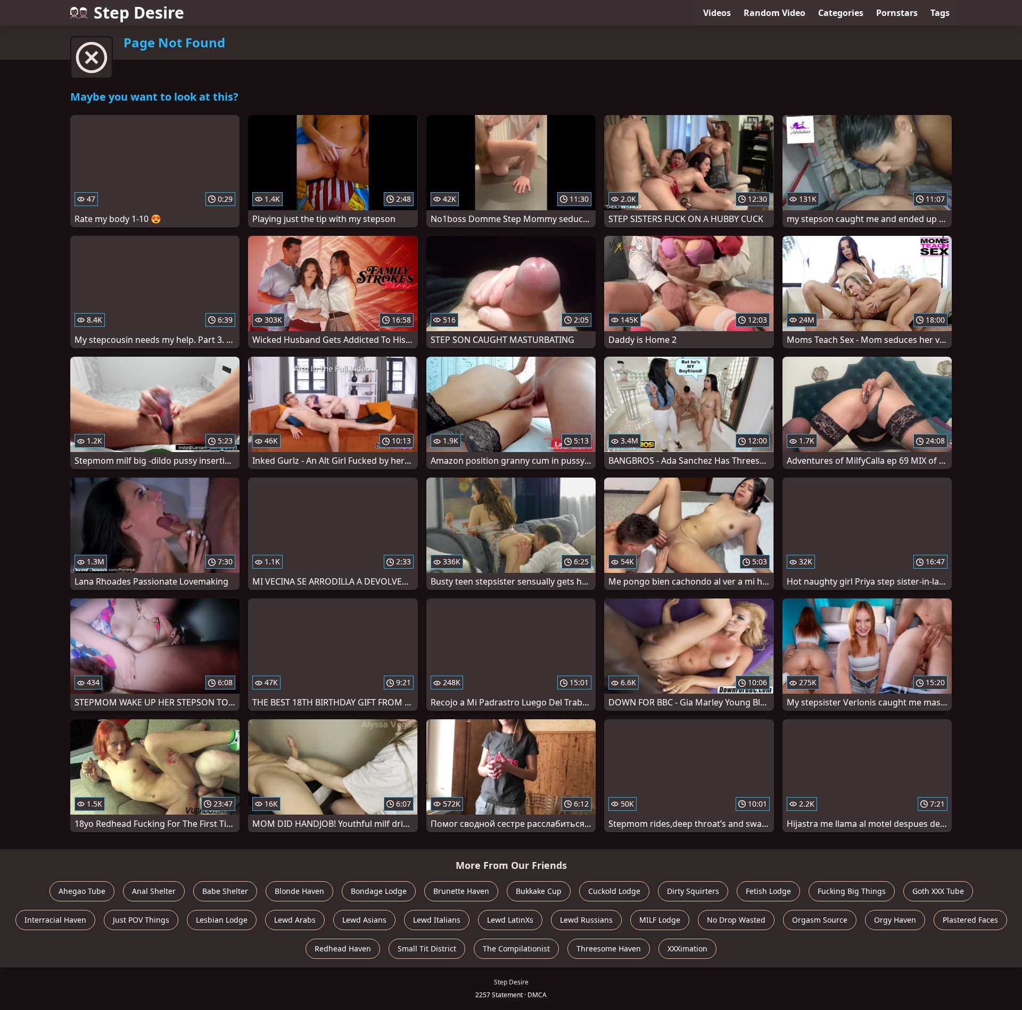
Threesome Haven (608, 948)
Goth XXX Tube (938, 891)
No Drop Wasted (736, 920)
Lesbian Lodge (222, 920)
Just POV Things (141, 920)
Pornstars (897, 13)
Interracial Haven (55, 920)
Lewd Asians (364, 920)
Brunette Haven (461, 891)
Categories (840, 13)
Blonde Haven (299, 891)
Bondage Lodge (379, 891)
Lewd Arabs (295, 920)
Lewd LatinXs (510, 920)
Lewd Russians (586, 920)
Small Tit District (427, 948)
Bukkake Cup (539, 891)
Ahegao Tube (82, 891)
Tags (940, 13)
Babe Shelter (225, 891)
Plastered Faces (970, 920)
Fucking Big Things (852, 891)
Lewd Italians (436, 920)
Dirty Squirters (693, 891)
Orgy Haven (895, 920)
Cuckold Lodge (614, 891)
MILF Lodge (659, 920)
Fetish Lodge (768, 891)
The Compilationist (516, 948)
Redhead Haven (343, 948)
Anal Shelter (154, 891)
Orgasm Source (819, 920)
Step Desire (139, 12)
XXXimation (687, 948)
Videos (717, 13)
